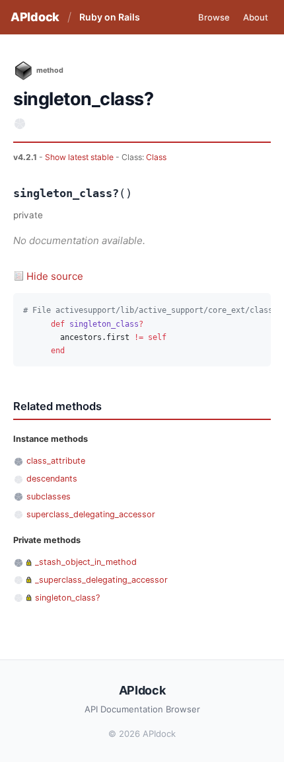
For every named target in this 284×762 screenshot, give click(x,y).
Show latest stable (80, 157)
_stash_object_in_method (86, 562)
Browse (214, 17)
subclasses (48, 496)
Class (156, 157)
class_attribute (55, 461)
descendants (51, 479)
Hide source (54, 276)
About (255, 17)
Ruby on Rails (109, 16)
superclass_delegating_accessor (90, 514)
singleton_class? (67, 598)
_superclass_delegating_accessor (101, 580)
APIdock (35, 17)
